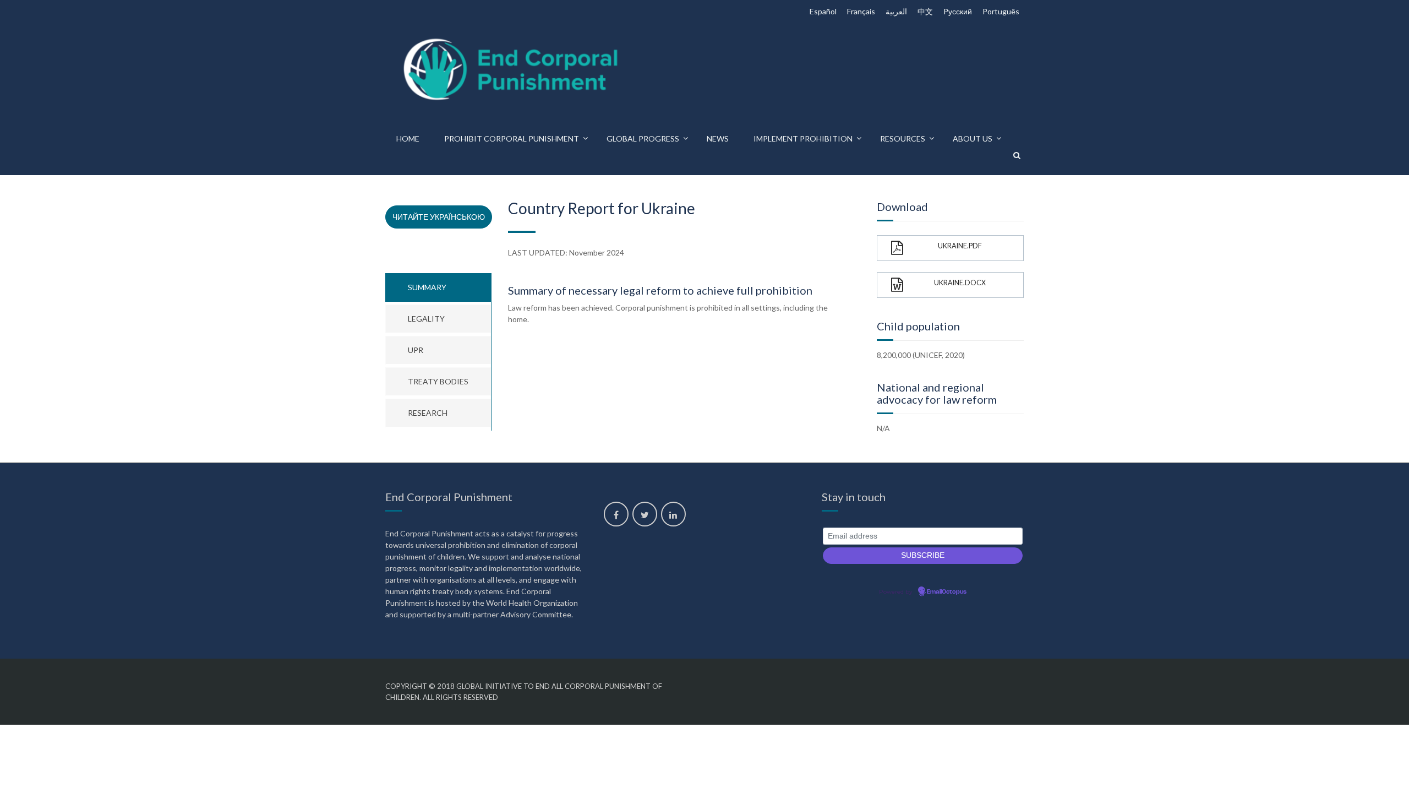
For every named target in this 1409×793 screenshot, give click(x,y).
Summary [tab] (427, 287)
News (718, 138)
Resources (902, 138)
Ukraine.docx (960, 283)
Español (823, 11)
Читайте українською (438, 216)
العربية (896, 11)
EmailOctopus (946, 592)
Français (861, 11)
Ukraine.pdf (960, 246)
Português (1000, 11)
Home (407, 138)
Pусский (957, 11)
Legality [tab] (426, 318)
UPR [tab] (415, 350)
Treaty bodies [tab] (438, 381)
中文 (925, 11)
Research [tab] (427, 412)
